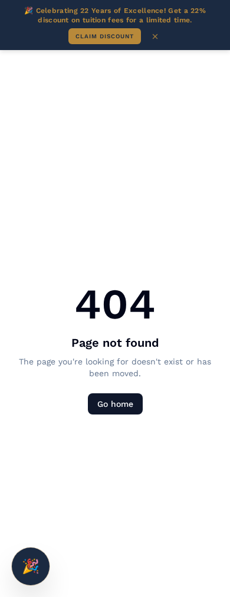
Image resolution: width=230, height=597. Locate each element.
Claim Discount (104, 36)
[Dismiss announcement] (155, 36)
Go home (115, 404)
